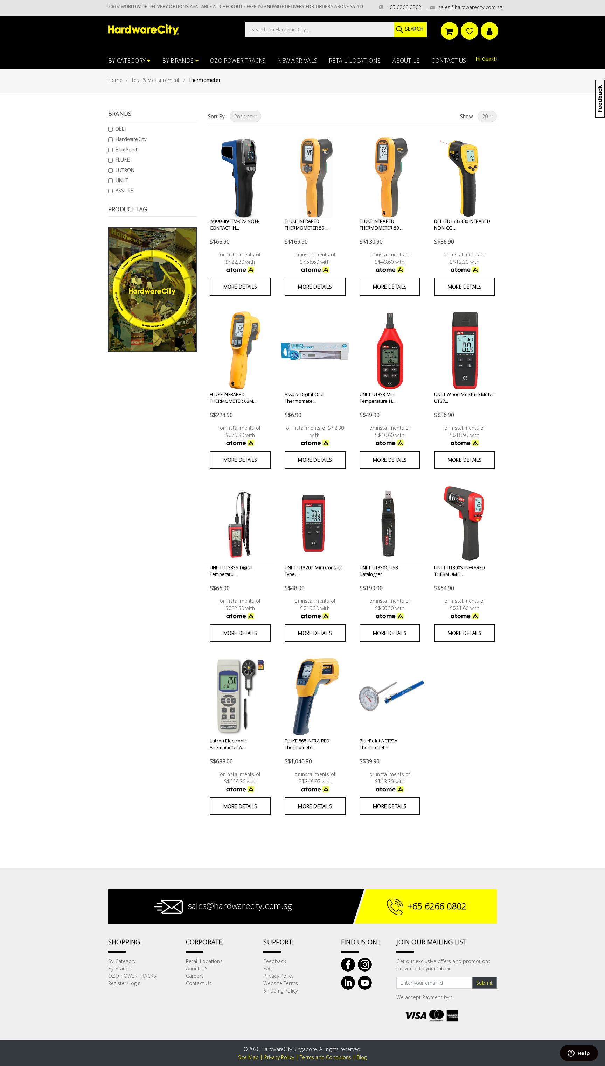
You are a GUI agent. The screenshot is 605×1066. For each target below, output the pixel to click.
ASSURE (124, 190)
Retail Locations (355, 60)
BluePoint (127, 149)
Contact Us (448, 60)
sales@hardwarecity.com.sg (469, 7)
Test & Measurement (155, 80)
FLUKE (123, 159)
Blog (362, 1057)
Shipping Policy (280, 990)
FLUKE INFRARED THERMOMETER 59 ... (307, 224)
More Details (240, 286)
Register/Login (124, 983)
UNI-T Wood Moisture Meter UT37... (464, 397)
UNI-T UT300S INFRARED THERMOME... (459, 571)
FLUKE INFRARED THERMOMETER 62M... (233, 397)
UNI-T (122, 180)
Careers (195, 976)
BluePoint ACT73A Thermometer (379, 744)
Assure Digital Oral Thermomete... (304, 397)
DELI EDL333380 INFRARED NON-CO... (462, 224)
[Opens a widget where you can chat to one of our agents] (578, 1054)
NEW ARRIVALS (297, 60)
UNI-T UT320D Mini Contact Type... (313, 571)
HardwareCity (131, 139)
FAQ (268, 968)
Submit (484, 983)
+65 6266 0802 (402, 7)
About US (406, 60)
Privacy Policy (278, 976)
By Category (127, 60)
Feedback (274, 961)
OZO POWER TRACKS (237, 60)
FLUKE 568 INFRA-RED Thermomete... (307, 744)
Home (115, 80)
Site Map (248, 1057)
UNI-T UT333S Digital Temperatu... (231, 571)
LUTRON (125, 170)
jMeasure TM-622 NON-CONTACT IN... (234, 224)
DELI (121, 129)
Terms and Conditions (325, 1057)
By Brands (178, 60)
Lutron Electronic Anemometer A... (228, 744)
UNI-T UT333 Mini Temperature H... (378, 397)
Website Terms (280, 983)
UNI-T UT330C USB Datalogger (379, 571)
